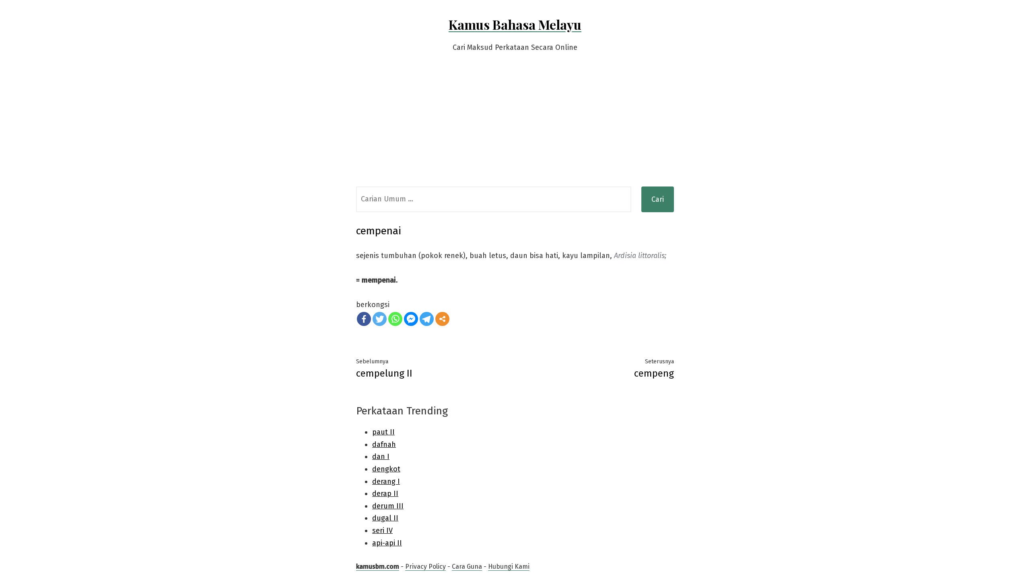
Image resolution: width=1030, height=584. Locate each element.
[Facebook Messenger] (411, 319)
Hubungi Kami (508, 566)
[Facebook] (364, 319)
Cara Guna (467, 566)
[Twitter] (380, 319)
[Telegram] (427, 319)
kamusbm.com (377, 566)
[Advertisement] (515, 126)
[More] (442, 319)
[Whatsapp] (395, 319)
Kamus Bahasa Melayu (515, 24)
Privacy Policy (425, 566)
